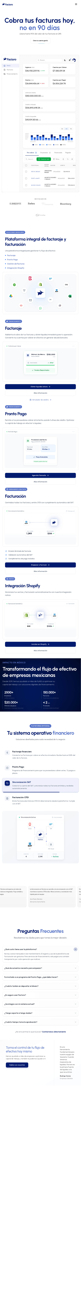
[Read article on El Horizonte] (15, 204)
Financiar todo (44, 159)
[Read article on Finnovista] (47, 204)
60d (66, 128)
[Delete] (63, 159)
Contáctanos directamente (54, 1032)
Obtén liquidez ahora (39, 387)
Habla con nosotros (17, 1065)
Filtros (57, 159)
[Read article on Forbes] (31, 204)
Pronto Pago (12, 259)
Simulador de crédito (40, 400)
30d (62, 128)
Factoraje (11, 255)
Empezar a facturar (39, 565)
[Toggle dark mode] (65, 60)
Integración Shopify (15, 268)
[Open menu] (76, 4)
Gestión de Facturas (15, 264)
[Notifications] (70, 60)
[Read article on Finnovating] (40, 215)
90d (71, 128)
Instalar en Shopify (39, 644)
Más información (40, 393)
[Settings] (72, 159)
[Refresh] (68, 159)
